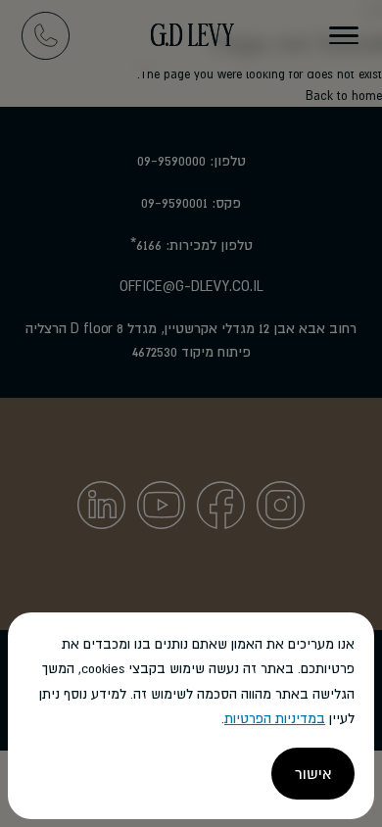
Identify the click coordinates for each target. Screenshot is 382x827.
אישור (313, 773)
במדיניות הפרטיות (274, 718)
